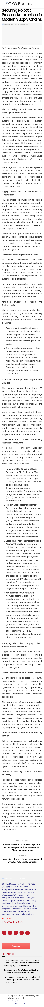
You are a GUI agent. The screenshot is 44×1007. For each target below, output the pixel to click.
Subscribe (16, 946)
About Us (10, 1001)
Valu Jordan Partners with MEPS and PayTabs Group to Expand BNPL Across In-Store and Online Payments (22, 980)
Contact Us (21, 1001)
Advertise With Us (14, 1004)
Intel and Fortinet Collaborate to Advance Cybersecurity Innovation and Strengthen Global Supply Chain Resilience (21, 963)
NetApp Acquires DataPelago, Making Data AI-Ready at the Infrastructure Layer (21, 971)
